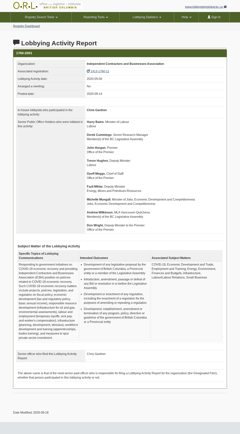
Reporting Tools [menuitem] (94, 17)
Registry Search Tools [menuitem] (39, 17)
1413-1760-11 (99, 71)
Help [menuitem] (185, 17)
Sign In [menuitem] (216, 17)
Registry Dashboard (26, 26)
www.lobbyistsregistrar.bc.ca (204, 6)
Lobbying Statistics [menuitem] (145, 17)
